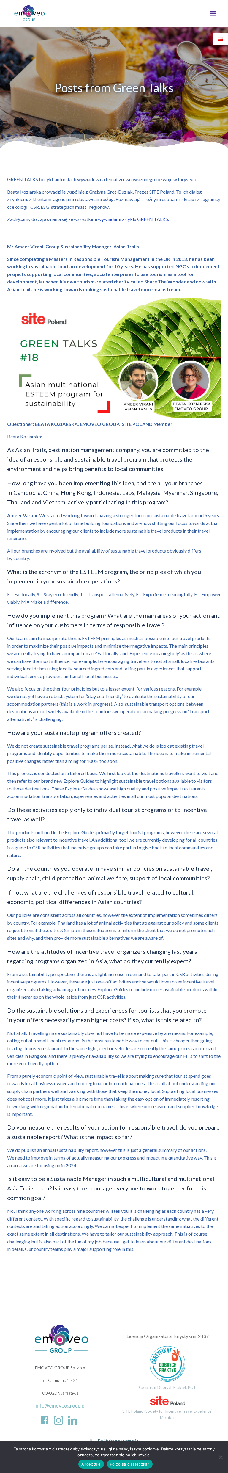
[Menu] (213, 13)
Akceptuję (91, 1464)
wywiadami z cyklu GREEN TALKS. (133, 219)
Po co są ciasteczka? (130, 1464)
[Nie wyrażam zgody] (221, 1457)
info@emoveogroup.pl (61, 1406)
